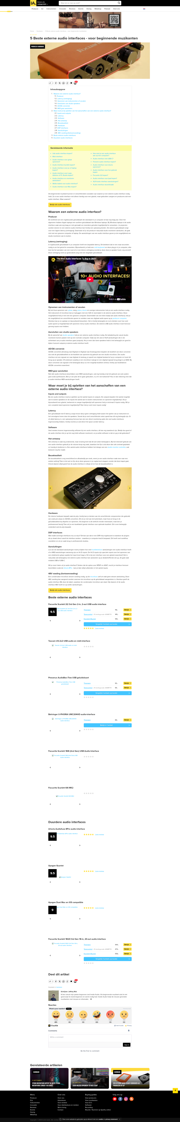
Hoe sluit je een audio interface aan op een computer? (104, 154)
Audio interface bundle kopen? (63, 165)
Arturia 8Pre (68, 568)
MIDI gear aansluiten (64, 108)
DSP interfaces (62, 128)
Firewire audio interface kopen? (104, 162)
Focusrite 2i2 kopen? (100, 175)
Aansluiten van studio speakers (68, 104)
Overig (88, 9)
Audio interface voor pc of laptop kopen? (64, 169)
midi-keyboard (99, 247)
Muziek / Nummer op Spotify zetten (98, 1110)
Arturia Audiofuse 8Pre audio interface (66, 829)
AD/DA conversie (63, 106)
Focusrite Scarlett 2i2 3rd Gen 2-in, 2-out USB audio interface (77, 604)
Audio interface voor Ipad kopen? (105, 178)
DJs (31, 1100)
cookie (101, 1119)
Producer (35, 9)
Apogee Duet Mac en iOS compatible (65, 902)
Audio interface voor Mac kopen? (64, 187)
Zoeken (119, 3)
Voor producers (90, 1098)
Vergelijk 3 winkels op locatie (106, 624)
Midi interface (57, 157)
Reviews (72, 9)
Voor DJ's (88, 1103)
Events (80, 9)
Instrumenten (51, 9)
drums (84, 310)
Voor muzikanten (91, 1100)
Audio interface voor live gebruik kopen (105, 171)
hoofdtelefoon (97, 550)
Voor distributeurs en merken (68, 1105)
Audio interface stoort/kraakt (103, 185)
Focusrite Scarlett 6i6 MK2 (60, 788)
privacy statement (112, 1119)
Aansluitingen (63, 130)
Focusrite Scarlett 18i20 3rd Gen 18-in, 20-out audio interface (77, 939)
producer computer (119, 318)
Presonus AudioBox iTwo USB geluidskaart (68, 677)
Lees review (99, 628)
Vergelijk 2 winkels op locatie (106, 693)
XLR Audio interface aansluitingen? (105, 182)
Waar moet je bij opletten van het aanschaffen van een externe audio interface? (82, 111)
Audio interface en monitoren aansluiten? (63, 179)
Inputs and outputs (64, 113)
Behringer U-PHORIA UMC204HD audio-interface (71, 714)
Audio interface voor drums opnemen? (103, 166)
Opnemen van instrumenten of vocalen (71, 101)
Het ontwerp (62, 121)
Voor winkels (62, 1103)
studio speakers (68, 335)
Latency (61, 116)
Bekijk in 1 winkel (106, 725)
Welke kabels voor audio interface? (65, 184)
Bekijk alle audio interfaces (60, 205)
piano (79, 310)
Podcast (107, 9)
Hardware (61, 126)
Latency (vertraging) (64, 99)
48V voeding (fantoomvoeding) (69, 133)
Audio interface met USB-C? (103, 159)
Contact (60, 1110)
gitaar (70, 310)
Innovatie (62, 9)
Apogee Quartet (56, 865)
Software (61, 118)
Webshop (97, 9)
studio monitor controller (117, 447)
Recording (89, 1107)
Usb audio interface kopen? (62, 153)
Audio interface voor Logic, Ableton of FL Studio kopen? (62, 174)
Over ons (116, 9)
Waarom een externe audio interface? (67, 94)
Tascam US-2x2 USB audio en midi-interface (69, 641)
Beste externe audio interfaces (65, 135)
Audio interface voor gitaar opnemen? (62, 161)
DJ (42, 9)
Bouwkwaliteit (63, 123)
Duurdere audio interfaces (63, 138)
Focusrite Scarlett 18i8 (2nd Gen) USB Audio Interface (73, 751)
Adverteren (62, 1100)
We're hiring (62, 1107)
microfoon (94, 577)
